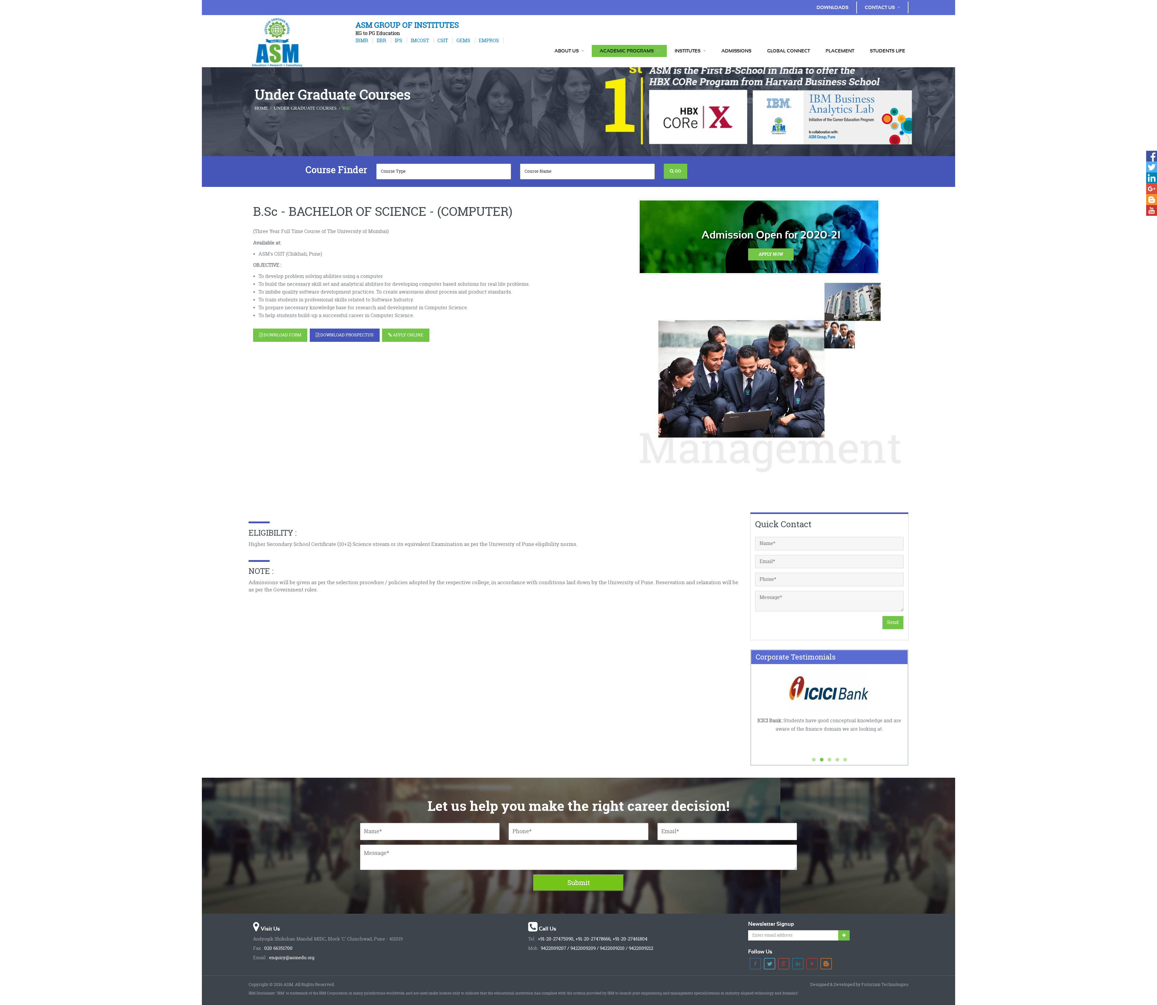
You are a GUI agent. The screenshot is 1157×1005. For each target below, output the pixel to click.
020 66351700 (278, 948)
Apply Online (407, 335)
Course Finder (336, 170)
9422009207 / (555, 948)
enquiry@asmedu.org (291, 957)
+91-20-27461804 (630, 939)
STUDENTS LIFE (887, 51)
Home (261, 108)
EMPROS (487, 40)
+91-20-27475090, (556, 939)
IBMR (362, 40)
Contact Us (880, 7)
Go (677, 171)
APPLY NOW (771, 254)
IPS (397, 40)
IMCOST (418, 40)
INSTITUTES (688, 51)
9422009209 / (584, 948)
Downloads (832, 7)
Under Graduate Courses (305, 108)
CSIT (441, 40)
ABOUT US (566, 51)
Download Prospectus (346, 335)
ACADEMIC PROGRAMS (627, 51)
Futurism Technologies (884, 984)
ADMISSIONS (736, 51)
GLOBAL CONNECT (788, 51)
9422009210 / (614, 948)
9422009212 (641, 948)
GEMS (462, 40)
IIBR (380, 40)
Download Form (282, 335)
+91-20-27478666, (593, 939)
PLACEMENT (840, 51)
